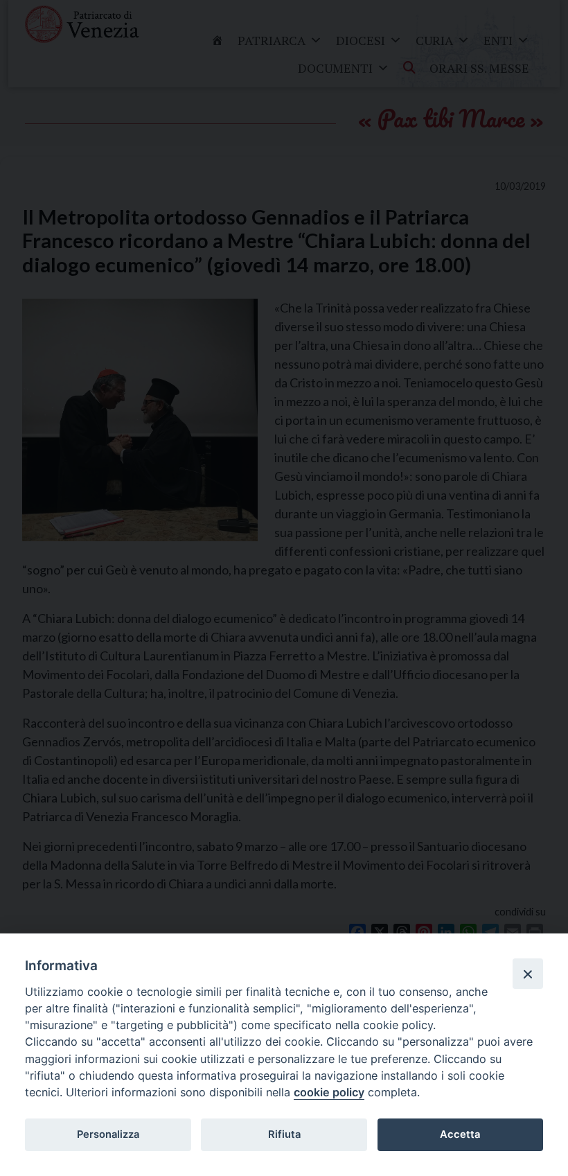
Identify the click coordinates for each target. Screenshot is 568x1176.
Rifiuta (284, 1134)
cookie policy (329, 1092)
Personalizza (108, 1134)
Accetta (460, 1134)
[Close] (528, 973)
